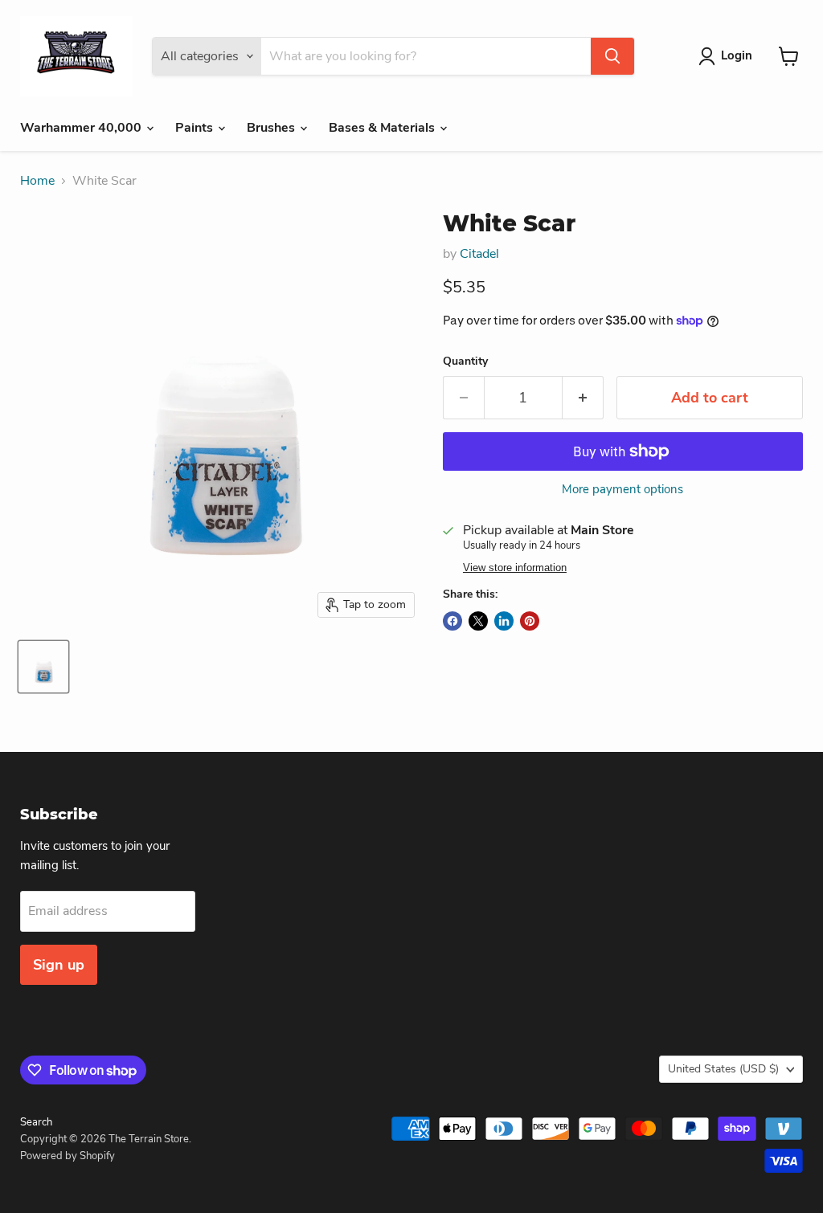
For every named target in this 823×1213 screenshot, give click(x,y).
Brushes (272, 128)
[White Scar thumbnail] (43, 666)
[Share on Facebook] (452, 621)
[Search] (612, 56)
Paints (195, 128)
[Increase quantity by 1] (583, 398)
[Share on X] (478, 621)
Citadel (479, 254)
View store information (515, 568)
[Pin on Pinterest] (529, 621)
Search (36, 1122)
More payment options (622, 489)
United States (723, 1068)
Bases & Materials (383, 128)
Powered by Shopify (67, 1156)
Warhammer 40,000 (82, 128)
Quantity (465, 361)
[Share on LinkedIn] (504, 621)
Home (37, 181)
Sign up (58, 964)
